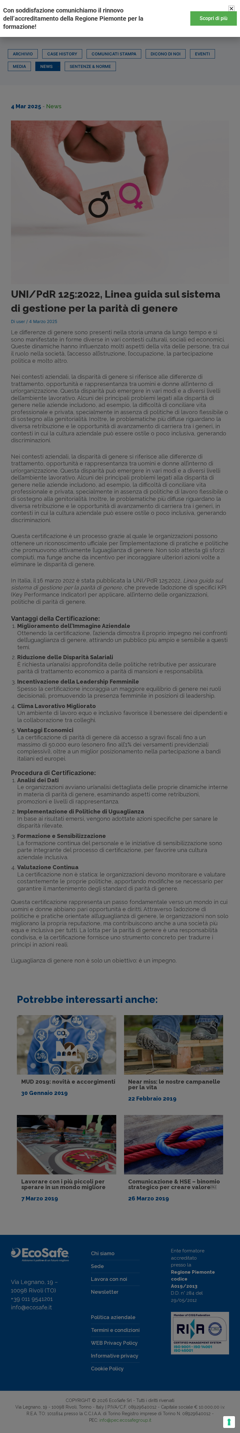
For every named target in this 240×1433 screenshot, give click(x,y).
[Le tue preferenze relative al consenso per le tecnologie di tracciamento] (229, 1422)
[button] (231, 8)
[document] (120, 716)
